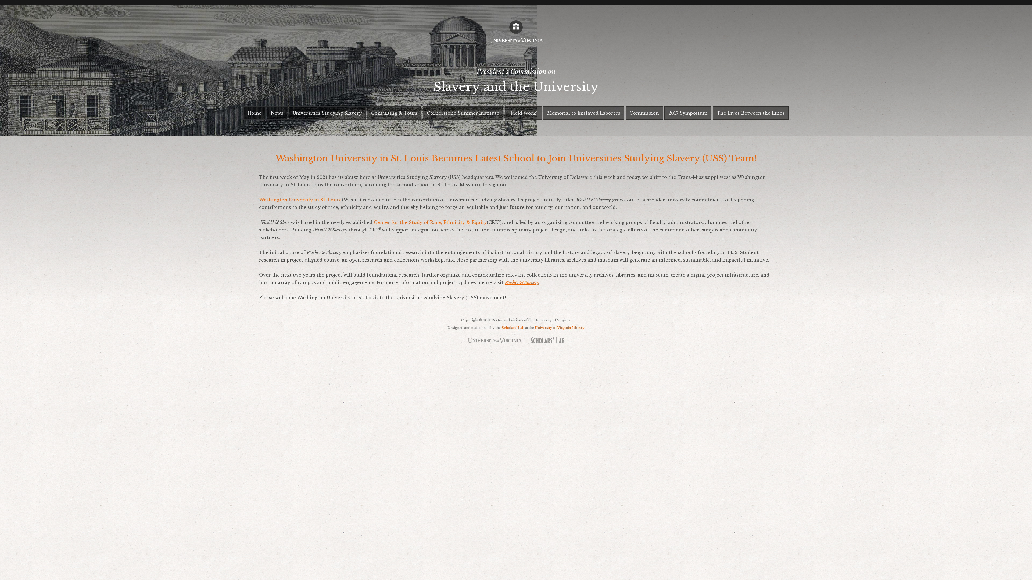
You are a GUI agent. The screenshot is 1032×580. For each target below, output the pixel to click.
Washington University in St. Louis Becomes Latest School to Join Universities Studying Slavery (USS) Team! (516, 158)
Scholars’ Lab (512, 328)
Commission (644, 113)
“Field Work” (523, 113)
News (277, 113)
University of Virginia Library (560, 328)
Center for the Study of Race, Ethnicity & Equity (430, 222)
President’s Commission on (516, 81)
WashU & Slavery (522, 282)
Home (254, 113)
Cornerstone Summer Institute (463, 113)
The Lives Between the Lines (750, 113)
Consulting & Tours (394, 113)
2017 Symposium (687, 113)
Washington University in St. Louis (300, 199)
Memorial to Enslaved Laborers (583, 113)
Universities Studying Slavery (327, 113)
